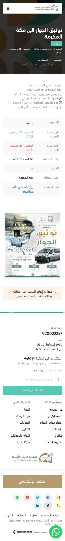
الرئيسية (58, 59)
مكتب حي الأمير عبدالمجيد (22, 189)
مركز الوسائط (22, 415)
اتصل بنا (33, 515)
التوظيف (21, 515)
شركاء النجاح (23, 441)
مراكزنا (58, 435)
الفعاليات (43, 59)
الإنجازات (57, 428)
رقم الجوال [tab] (37, 370)
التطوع (10, 515)
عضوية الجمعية (53, 441)
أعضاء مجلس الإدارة (51, 422)
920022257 (52, 333)
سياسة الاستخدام (49, 515)
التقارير (26, 428)
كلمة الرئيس (55, 415)
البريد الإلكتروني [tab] (54, 370)
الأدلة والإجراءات (20, 435)
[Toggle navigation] (8, 8)
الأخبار (26, 409)
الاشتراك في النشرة (32, 389)
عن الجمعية (55, 409)
